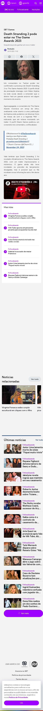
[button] (18, 400)
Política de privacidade (21, 675)
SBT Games (9, 29)
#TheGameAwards (28, 133)
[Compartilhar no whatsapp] (9, 57)
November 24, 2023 (15, 147)
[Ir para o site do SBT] (35, 664)
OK (21, 703)
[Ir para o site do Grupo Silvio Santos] (17, 664)
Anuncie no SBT (21, 671)
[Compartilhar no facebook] (21, 57)
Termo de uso (21, 679)
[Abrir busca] (35, 3)
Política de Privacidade (18, 697)
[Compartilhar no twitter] (33, 57)
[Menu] (40, 3)
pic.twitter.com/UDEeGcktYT (17, 141)
